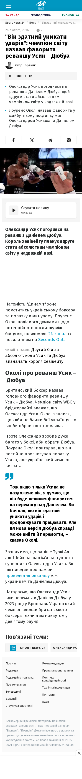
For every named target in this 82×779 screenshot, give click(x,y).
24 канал (58, 333)
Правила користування (57, 670)
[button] (13, 140)
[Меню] (8, 6)
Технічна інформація (56, 687)
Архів (45, 701)
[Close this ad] (79, 753)
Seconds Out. (51, 339)
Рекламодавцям (53, 663)
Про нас (11, 663)
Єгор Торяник (25, 65)
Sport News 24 (15, 22)
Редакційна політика (19, 677)
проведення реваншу (27, 575)
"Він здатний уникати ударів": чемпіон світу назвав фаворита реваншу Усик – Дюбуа (58, 22)
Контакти (48, 694)
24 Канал (12, 15)
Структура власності (19, 705)
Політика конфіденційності (54, 679)
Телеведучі (13, 691)
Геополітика (41, 15)
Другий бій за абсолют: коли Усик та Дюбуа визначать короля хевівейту (35, 355)
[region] (41, 768)
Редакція (12, 670)
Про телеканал (16, 684)
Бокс (32, 22)
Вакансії (11, 698)
